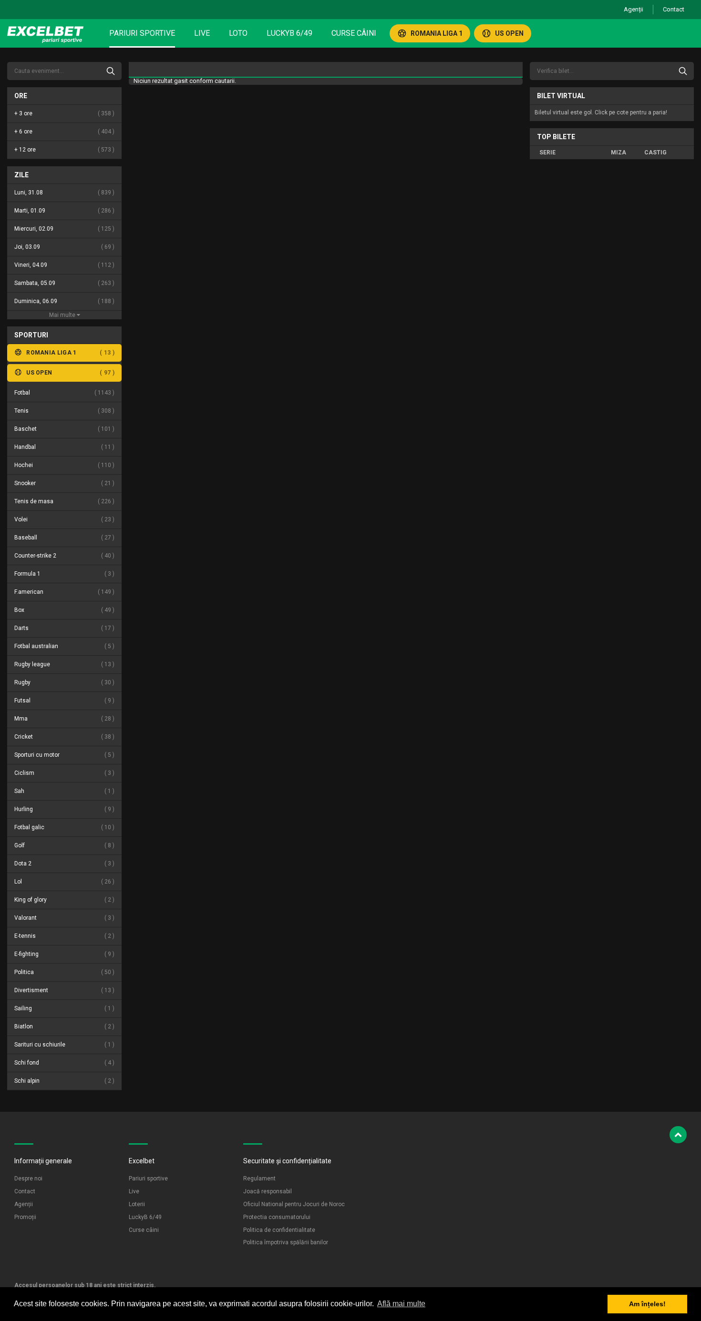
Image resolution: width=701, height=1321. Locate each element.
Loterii (137, 1204)
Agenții (633, 9)
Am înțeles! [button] (647, 1304)
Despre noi (28, 1178)
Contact (673, 9)
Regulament (259, 1178)
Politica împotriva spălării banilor (285, 1242)
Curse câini (353, 33)
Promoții (25, 1217)
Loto (238, 33)
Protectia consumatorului (276, 1217)
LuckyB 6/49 (289, 33)
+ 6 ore (63, 131)
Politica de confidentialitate (279, 1230)
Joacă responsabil (267, 1191)
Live (202, 33)
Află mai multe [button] (401, 1304)
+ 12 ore (63, 149)
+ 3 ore (63, 113)
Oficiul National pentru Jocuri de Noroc (294, 1204)
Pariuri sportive (142, 33)
